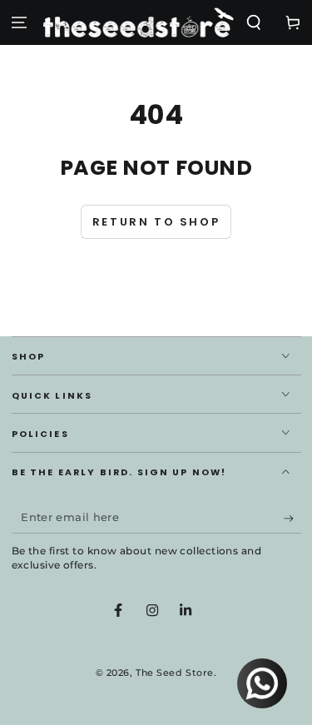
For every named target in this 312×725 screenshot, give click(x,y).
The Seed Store (175, 673)
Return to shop (156, 222)
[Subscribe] (292, 518)
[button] (253, 23)
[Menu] (19, 23)
